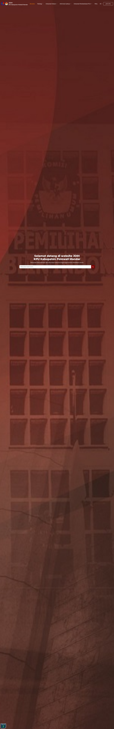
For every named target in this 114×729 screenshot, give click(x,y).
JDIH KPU (108, 4)
